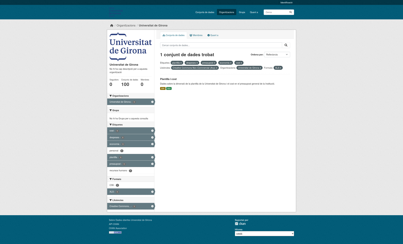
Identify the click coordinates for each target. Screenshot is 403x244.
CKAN (240, 223)
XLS (168, 88)
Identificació (286, 2)
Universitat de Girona (153, 25)
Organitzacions (226, 12)
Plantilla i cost (168, 79)
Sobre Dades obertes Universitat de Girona (130, 219)
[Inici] (111, 25)
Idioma (238, 229)
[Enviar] (290, 12)
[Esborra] (181, 63)
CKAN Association (118, 228)
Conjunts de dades (205, 12)
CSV (163, 88)
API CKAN (114, 224)
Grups (242, 12)
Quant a (254, 12)
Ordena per (257, 54)
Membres (197, 35)
